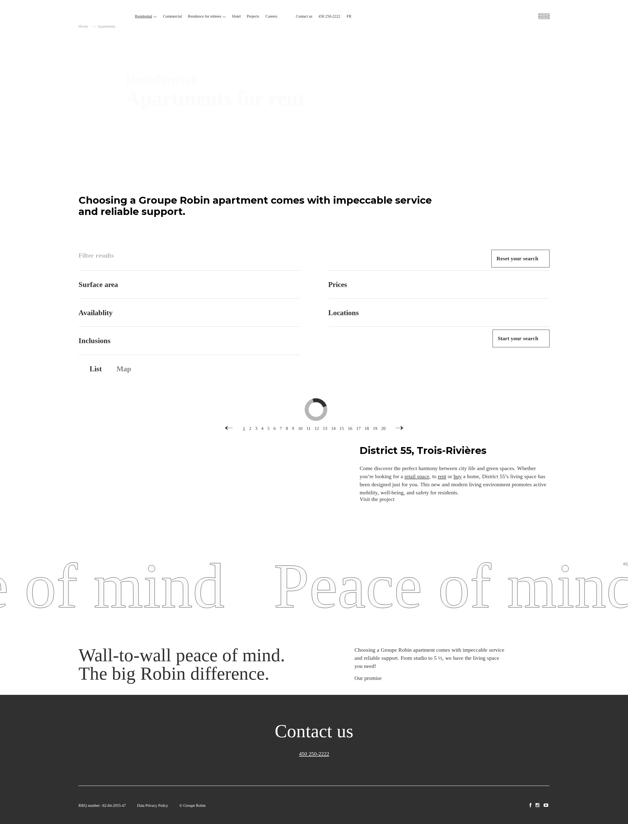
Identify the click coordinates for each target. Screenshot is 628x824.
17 (358, 428)
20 (383, 428)
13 (325, 428)
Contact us (304, 16)
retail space (417, 476)
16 (350, 428)
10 (300, 428)
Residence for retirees (204, 16)
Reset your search (517, 258)
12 (316, 428)
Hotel (236, 16)
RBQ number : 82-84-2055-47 (102, 805)
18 (367, 428)
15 (342, 428)
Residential (143, 16)
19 (375, 428)
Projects (253, 16)
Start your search (518, 338)
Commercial (172, 16)
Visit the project (377, 499)
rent (442, 476)
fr (349, 16)
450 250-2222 (329, 16)
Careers (271, 16)
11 (308, 428)
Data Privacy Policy (152, 805)
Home (83, 26)
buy (458, 476)
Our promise (368, 678)
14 (333, 428)
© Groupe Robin (192, 805)
